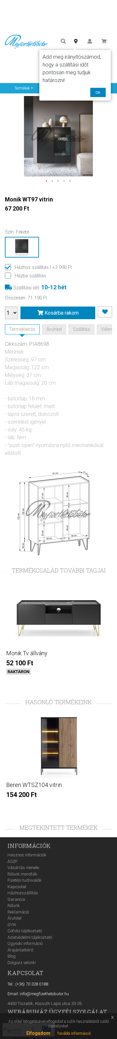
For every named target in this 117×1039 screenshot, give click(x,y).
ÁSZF (12, 861)
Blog (11, 956)
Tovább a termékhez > (58, 682)
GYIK (11, 924)
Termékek (22, 88)
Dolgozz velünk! (21, 962)
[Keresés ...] (63, 41)
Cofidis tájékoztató (24, 930)
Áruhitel (14, 918)
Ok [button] (98, 92)
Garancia (16, 899)
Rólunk (13, 905)
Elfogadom (38, 1033)
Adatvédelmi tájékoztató (29, 937)
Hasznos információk (26, 854)
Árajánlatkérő (20, 950)
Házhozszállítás (22, 892)
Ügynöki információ (25, 943)
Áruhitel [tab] (54, 329)
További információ (74, 1033)
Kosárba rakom (61, 313)
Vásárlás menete (23, 867)
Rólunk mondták (22, 874)
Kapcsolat (16, 886)
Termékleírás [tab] (22, 329)
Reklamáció (18, 912)
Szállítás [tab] (81, 329)
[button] (47, 181)
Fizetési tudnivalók (24, 880)
